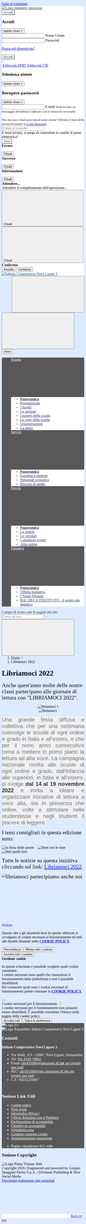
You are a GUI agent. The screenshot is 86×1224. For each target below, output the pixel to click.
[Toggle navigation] (38, 331)
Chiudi (8, 154)
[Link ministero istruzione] (22, 8)
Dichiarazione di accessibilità (32, 1122)
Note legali (19, 1109)
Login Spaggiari (36, 124)
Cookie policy (21, 1105)
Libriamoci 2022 (63, 867)
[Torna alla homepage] (43, 274)
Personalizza (12, 949)
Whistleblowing (22, 1130)
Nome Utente (55, 35)
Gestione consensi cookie (29, 1134)
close (7, 351)
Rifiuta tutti (39, 949)
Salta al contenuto (15, 4)
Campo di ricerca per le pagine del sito (29, 612)
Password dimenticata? (18, 49)
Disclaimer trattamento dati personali (28, 1180)
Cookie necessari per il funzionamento (30, 1004)
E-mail (50, 107)
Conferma (24, 269)
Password (52, 40)
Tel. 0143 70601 (29, 1059)
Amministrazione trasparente (31, 1138)
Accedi (8, 12)
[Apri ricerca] (48, 294)
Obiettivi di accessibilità (28, 1126)
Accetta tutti (18, 954)
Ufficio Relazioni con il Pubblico (35, 1118)
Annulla (9, 269)
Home (15, 658)
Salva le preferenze (37, 1020)
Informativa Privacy (25, 1113)
